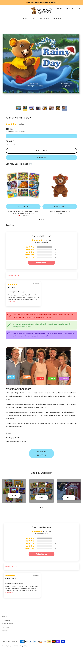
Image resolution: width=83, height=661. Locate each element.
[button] (11, 124)
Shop (33, 18)
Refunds (5, 631)
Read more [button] (11, 301)
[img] (12, 284)
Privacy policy (6, 620)
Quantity (10, 141)
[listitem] (41, 2)
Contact (57, 18)
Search (58, 8)
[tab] (39, 219)
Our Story (44, 18)
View (14, 495)
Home (24, 18)
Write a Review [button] (41, 263)
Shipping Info (6, 627)
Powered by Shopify (7, 646)
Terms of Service (7, 624)
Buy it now (41, 157)
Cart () (69, 8)
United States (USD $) (8, 641)
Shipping (8, 131)
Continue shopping (41, 453)
